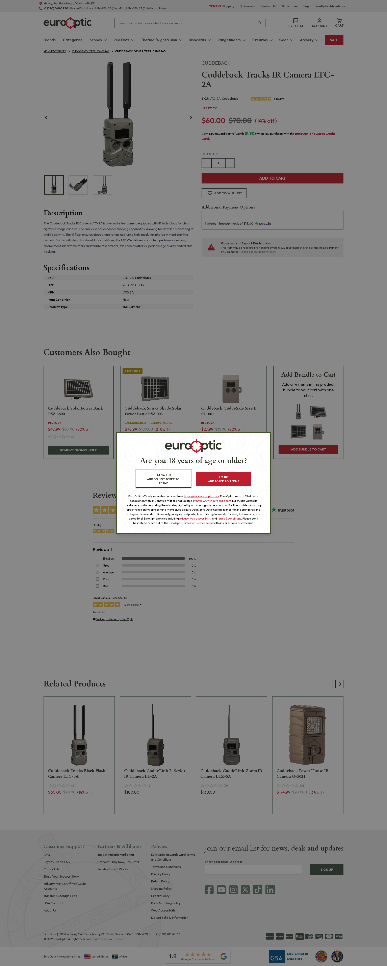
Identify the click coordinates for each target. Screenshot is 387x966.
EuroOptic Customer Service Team (191, 523)
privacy (183, 518)
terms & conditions (229, 518)
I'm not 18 (163, 479)
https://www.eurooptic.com (201, 496)
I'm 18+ (223, 479)
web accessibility (200, 518)
